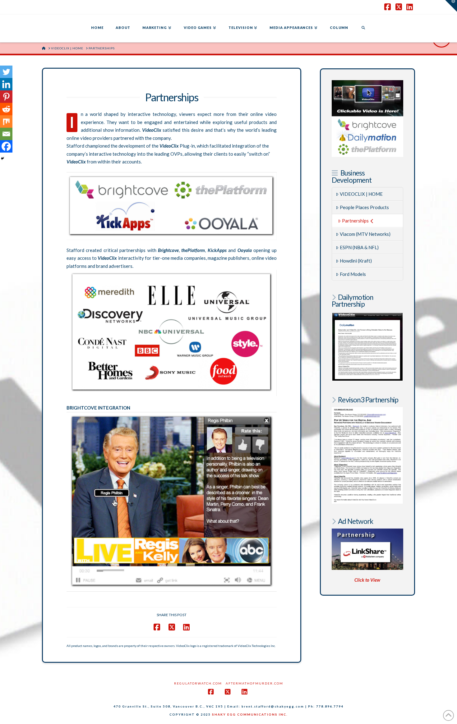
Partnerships (355, 220)
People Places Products (364, 207)
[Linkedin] (6, 84)
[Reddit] (6, 109)
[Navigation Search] (363, 28)
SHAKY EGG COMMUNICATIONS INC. (250, 714)
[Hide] (2, 158)
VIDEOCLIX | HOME (361, 194)
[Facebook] (6, 146)
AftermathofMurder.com (254, 683)
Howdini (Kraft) (356, 260)
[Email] (6, 134)
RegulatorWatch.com (198, 683)
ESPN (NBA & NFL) (359, 247)
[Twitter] (6, 72)
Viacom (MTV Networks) (365, 234)
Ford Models (353, 274)
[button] (451, 6)
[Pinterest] (6, 96)
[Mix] (6, 121)
